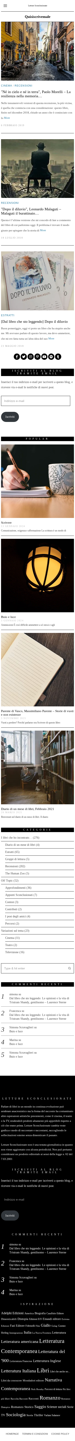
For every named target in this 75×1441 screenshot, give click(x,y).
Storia (29, 1415)
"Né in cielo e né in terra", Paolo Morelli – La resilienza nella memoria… (36, 94)
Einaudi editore (52, 1319)
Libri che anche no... (60, 1371)
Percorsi (10, 923)
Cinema (6, 85)
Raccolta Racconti (19, 1399)
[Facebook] (17, 357)
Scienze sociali (56, 1407)
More (7, 117)
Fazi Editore (17, 1325)
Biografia (40, 1313)
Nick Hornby (37, 1389)
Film (38, 1326)
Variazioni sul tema (12, 930)
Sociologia (16, 1414)
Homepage (12, 1434)
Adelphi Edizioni (12, 1313)
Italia (27, 1332)
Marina (13, 1040)
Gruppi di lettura (15, 859)
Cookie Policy (60, 1434)
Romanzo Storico (22, 1407)
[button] (69, 968)
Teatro (9, 945)
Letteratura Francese (21, 1361)
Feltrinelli (30, 1325)
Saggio (40, 1406)
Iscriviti (10, 416)
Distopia (23, 1319)
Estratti (7, 315)
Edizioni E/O (35, 1319)
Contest (9, 902)
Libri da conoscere (11, 1380)
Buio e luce (8, 617)
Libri (43, 1370)
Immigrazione (16, 1333)
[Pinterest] (37, 357)
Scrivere (6, 522)
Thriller (38, 1415)
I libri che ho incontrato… (16, 837)
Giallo (46, 1325)
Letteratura (59, 1332)
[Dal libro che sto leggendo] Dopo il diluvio (34, 321)
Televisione (12, 952)
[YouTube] (44, 357)
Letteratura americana (19, 1341)
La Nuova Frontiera (41, 1333)
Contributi (11, 909)
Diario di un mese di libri (20, 844)
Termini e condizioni (35, 1434)
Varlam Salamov (52, 1415)
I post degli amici (15, 916)
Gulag (54, 1326)
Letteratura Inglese (47, 1361)
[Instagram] (31, 357)
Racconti (34, 1398)
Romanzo (50, 1398)
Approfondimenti (15, 887)
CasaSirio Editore (55, 1313)
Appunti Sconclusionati (19, 895)
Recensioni (23, 85)
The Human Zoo (15, 873)
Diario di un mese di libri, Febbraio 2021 (27, 809)
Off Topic (7, 880)
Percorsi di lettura (53, 1389)
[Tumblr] (58, 357)
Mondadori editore (33, 1380)
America (29, 1313)
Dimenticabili (9, 1319)
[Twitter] (24, 357)
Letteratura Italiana (18, 1370)
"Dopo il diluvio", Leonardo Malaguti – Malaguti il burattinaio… (31, 211)
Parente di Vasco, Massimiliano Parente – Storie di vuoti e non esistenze (37, 712)
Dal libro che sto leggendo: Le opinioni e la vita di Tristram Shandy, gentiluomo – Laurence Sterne (39, 1000)
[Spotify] (51, 357)
